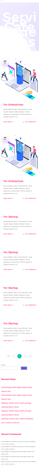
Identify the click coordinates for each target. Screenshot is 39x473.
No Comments (30, 122)
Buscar (3, 365)
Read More (7, 122)
